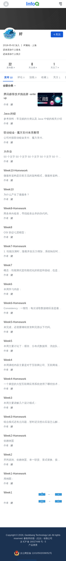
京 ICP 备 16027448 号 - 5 (33, 541)
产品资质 (33, 545)
